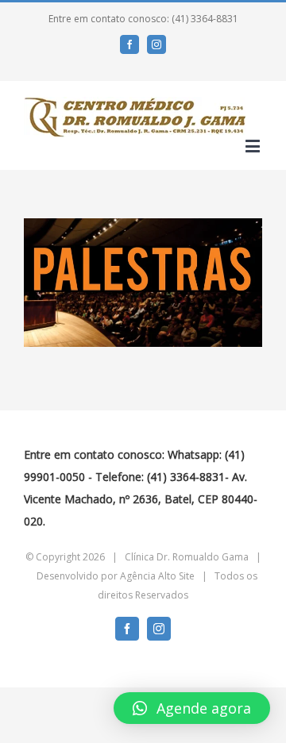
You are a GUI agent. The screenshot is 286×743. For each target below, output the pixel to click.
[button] (192, 708)
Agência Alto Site (157, 576)
